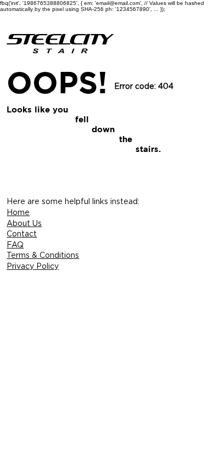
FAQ (15, 244)
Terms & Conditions (43, 255)
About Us (24, 223)
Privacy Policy (33, 266)
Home (18, 212)
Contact (22, 233)
